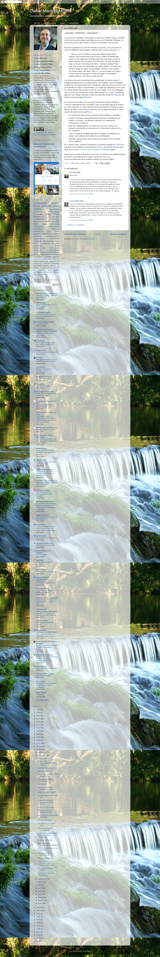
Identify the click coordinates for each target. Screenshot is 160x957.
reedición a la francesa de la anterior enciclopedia (91, 149)
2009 (38, 740)
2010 (38, 737)
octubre (41, 758)
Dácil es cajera (41, 554)
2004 (38, 910)
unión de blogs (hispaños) (47, 768)
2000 (38, 923)
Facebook (38, 64)
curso (62, 23)
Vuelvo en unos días (45, 840)
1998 (38, 929)
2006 (38, 750)
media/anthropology (44, 469)
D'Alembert (119, 145)
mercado (46, 206)
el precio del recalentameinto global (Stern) (47, 763)
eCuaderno (40, 367)
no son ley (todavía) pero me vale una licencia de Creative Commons (45, 132)
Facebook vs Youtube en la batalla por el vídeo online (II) (46, 614)
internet (54, 203)
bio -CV (37, 23)
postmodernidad (40, 252)
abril (40, 894)
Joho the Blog (42, 621)
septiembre (42, 879)
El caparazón (41, 460)
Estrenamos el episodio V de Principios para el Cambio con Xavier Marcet (46, 441)
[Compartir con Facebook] (107, 163)
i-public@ (40, 560)
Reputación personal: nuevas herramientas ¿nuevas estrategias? (46, 685)
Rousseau (106, 157)
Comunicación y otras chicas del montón (45, 675)
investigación (53, 212)
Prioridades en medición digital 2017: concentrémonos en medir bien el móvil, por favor (46, 634)
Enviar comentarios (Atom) (85, 239)
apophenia (40, 341)
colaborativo (74, 163)
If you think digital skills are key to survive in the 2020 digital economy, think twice (45, 528)
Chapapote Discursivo (45, 543)
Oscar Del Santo (42, 700)
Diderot (100, 147)
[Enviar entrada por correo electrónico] (96, 163)
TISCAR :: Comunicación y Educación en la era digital (47, 482)
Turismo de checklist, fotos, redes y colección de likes (45, 315)
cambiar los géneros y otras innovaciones (48, 775)
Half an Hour (41, 303)
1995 (38, 935)
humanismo (46, 259)
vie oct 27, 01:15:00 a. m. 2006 (81, 194)
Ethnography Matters (44, 655)
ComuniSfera (74, 23)
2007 (38, 746)
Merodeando (41, 630)
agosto (41, 882)
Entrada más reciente (75, 234)
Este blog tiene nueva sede (45, 583)
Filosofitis (40, 384)
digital (44, 224)
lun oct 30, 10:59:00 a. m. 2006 (81, 220)
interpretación (54, 250)
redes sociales (52, 221)
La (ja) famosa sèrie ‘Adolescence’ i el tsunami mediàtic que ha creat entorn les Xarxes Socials (46, 419)
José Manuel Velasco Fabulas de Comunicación (46, 330)
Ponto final (39, 694)
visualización (45, 243)
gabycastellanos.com (44, 502)
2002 (38, 917)
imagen (56, 217)
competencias (53, 226)
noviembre (42, 755)
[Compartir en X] (104, 163)
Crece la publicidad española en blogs (45, 788)
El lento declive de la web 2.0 (46, 571)
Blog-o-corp (41, 350)
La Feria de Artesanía (43, 378)
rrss (46, 261)
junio (40, 888)
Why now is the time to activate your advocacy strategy (44, 494)
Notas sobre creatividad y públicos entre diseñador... (47, 835)
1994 (38, 938)
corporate (38, 241)
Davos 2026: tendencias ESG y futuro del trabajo (46, 394)
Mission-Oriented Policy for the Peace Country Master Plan (46, 360)
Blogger (88, 951)
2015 (38, 722)
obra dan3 (53, 231)
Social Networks (42, 588)
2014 (38, 725)
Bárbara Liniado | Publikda (46, 598)
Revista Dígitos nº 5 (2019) (45, 545)
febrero (41, 900)
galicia (56, 246)
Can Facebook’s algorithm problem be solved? (45, 591)
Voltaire (97, 154)
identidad (55, 243)
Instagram (38, 61)
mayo (40, 891)
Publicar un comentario (75, 225)
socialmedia (39, 239)
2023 (38, 709)
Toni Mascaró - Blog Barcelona (44, 436)
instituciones (54, 248)
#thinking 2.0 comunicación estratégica (46, 610)
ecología (55, 219)
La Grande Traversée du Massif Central (44, 406)
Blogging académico (45, 858)
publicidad (54, 224)
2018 (38, 712)
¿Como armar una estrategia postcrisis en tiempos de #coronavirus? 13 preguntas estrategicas (46, 506)
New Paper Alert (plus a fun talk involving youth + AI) (45, 343)
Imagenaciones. (42, 515)
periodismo (38, 212)
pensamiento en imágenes (46, 293)
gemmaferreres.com (44, 376)
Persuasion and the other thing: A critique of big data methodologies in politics (46, 659)
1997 (38, 932)
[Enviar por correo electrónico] (100, 163)
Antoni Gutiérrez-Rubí (45, 322)
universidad (40, 203)
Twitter (36, 58)
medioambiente (52, 236)
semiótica (55, 254)
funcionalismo (48, 241)
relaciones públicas (46, 229)
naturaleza (38, 265)
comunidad (54, 239)
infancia (46, 265)
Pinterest (37, 67)
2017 (38, 716)
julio (40, 885)
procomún (46, 272)
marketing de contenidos (41, 274)
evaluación (38, 231)
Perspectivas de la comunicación (44, 854)
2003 (38, 913)
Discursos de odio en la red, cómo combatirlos (45, 463)
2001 (38, 920)
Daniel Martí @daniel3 (50, 10)
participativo (47, 234)
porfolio (56, 272)
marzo (40, 897)
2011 (38, 734)
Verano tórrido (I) (41, 324)
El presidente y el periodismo (46, 538)
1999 (38, 926)
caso (49, 270)
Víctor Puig (40, 681)
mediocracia (41, 536)
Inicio (98, 234)
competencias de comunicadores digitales (47, 844)
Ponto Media (41, 693)
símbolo (49, 268)
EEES (36, 224)
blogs (37, 206)
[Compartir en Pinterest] (109, 163)
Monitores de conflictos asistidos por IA (44, 370)
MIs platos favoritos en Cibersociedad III (46, 811)
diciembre (42, 752)
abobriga (73, 172)
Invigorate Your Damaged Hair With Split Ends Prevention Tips (46, 602)
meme (52, 272)
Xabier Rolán (41, 448)
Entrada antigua (118, 234)
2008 (38, 743)
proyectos (47, 257)
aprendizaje (54, 209)
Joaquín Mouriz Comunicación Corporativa (42, 579)
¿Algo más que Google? (47, 792)
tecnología (38, 214)
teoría (56, 214)
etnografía (55, 263)
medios (48, 214)
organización (38, 246)
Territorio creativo (43, 490)
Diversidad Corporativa (45, 391)
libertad (43, 268)
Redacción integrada (45, 771)
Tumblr (36, 70)
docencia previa (50, 23)
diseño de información (46, 807)
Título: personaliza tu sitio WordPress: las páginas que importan (45, 452)
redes (56, 206)
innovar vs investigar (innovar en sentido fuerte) (46, 802)
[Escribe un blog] (102, 163)
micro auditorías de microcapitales (45, 829)
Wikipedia (87, 97)
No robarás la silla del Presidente (46, 874)
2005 (38, 907)
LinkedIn (37, 73)
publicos (37, 234)
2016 (38, 719)
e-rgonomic (40, 524)
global (88, 163)
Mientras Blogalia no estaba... (46, 429)
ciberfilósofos (42, 784)
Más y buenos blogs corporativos (45, 869)
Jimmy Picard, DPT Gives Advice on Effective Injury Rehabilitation (45, 473)
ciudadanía (38, 226)
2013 (38, 728)
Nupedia (118, 95)
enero (40, 903)
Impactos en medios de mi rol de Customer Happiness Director (46, 647)
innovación (38, 217)
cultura (82, 163)
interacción (38, 221)
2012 (38, 731)
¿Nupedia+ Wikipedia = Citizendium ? (46, 780)
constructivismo (39, 248)
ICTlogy (39, 358)
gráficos (48, 254)
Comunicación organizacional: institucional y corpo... (47, 863)
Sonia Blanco (41, 666)
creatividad (38, 257)
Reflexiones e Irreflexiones (47, 428)
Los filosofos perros (43, 386)
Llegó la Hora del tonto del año (46, 668)
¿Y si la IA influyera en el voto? (47, 352)
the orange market (43, 312)
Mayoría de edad (42, 484)
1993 (38, 941)
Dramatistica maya (45, 820)
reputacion (38, 250)
